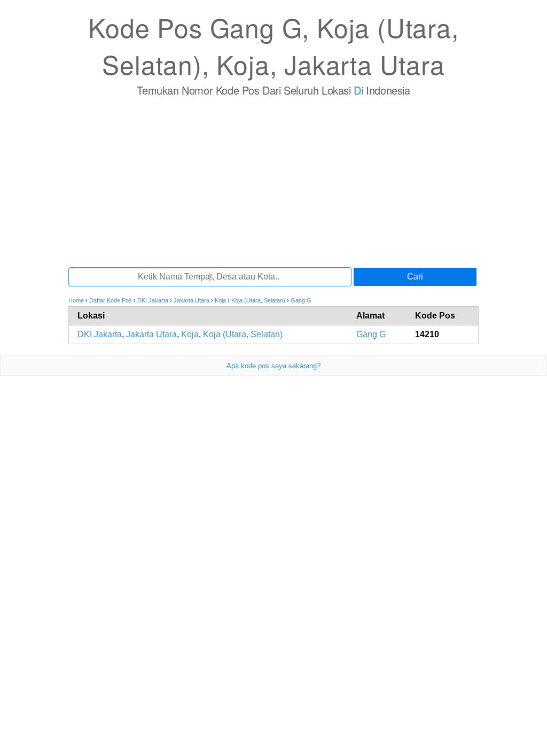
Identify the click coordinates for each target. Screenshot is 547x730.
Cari (415, 276)
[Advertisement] (273, 182)
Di (358, 90)
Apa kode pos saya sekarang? (273, 366)
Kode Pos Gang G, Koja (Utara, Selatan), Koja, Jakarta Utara (273, 45)
